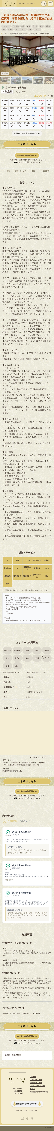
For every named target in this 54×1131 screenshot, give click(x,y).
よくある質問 (18, 1093)
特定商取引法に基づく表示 (39, 1092)
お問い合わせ (17, 1088)
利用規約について (36, 1082)
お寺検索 (33, 1076)
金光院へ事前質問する (27, 155)
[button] (50, 80)
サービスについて (36, 1079)
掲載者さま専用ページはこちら (27, 1110)
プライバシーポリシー (37, 1085)
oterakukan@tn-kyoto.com (28, 162)
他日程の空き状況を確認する (27, 133)
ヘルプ (32, 1088)
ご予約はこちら (27, 144)
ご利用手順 (18, 1091)
